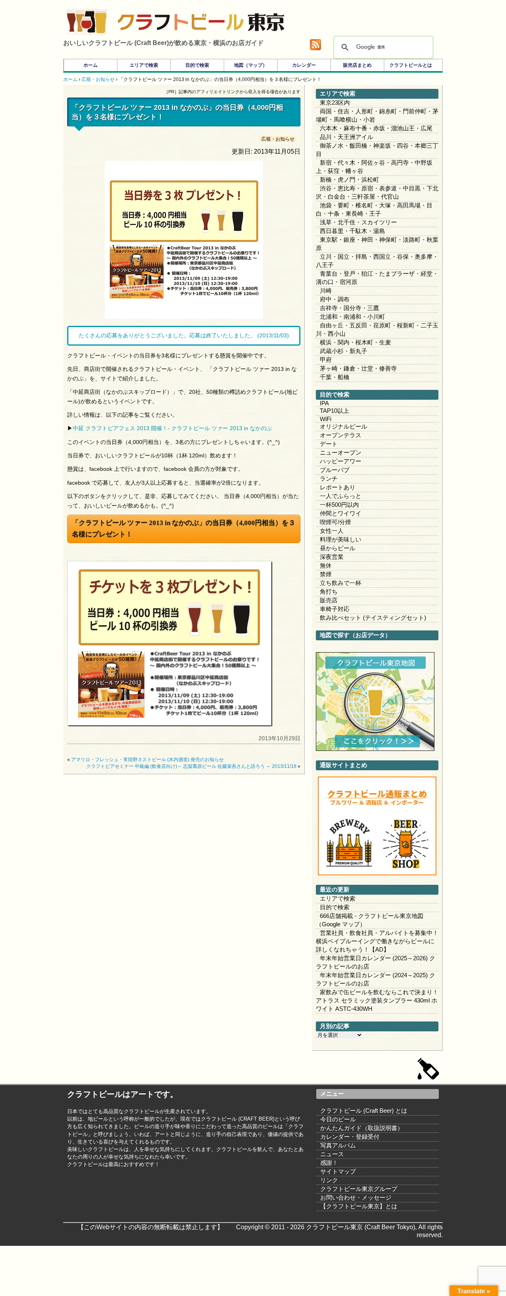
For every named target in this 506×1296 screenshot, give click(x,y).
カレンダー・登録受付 (350, 1136)
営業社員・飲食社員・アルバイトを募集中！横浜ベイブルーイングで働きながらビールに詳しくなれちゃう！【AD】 (377, 941)
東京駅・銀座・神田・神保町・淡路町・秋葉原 (377, 243)
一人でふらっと (340, 496)
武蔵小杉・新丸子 (343, 351)
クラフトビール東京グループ (358, 1188)
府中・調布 (334, 299)
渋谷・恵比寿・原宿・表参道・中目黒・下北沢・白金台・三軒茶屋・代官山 (377, 192)
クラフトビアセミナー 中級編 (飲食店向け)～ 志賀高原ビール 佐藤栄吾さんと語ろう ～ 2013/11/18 (191, 766)
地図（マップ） (250, 65)
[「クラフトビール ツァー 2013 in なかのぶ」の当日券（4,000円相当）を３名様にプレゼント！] (170, 725)
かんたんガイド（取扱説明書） (361, 1128)
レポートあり (337, 487)
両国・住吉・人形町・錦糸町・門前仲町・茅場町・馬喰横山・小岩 (377, 115)
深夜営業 (332, 556)
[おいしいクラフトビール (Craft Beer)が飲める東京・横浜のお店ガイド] (87, 22)
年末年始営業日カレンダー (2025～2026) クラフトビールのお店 (375, 962)
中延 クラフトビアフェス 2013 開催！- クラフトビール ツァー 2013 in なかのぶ (172, 428)
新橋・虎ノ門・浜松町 (349, 179)
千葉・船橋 (334, 377)
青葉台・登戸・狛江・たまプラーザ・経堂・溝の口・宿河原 (377, 277)
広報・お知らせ (278, 138)
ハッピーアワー (340, 461)
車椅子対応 (334, 609)
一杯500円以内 (339, 504)
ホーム (90, 65)
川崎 (326, 290)
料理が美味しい (340, 539)
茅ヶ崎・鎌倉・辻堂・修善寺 (358, 368)
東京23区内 (335, 102)
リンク (329, 1180)
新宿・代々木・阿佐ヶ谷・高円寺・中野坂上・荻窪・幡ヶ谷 (374, 166)
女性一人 (332, 530)
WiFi (325, 419)
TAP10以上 (334, 410)
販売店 (329, 600)
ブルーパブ (334, 469)
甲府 (326, 359)
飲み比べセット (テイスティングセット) (373, 617)
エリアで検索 (144, 65)
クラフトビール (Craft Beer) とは (363, 1110)
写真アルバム (338, 1145)
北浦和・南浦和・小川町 (352, 316)
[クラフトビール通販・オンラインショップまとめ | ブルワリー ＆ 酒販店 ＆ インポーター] (377, 873)
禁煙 (326, 574)
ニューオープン (340, 452)
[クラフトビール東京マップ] (375, 748)
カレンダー (304, 65)
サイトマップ (338, 1171)
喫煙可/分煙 (335, 522)
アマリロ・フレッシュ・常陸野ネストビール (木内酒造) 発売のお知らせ (147, 759)
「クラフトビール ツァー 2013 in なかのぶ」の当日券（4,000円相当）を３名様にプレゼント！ (183, 528)
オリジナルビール (343, 426)
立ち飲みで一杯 (340, 582)
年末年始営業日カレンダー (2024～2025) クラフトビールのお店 (375, 979)
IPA (324, 403)
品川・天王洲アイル (346, 137)
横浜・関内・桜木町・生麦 (355, 342)
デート (329, 443)
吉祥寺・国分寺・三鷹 (349, 308)
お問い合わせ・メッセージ (355, 1197)
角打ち (329, 591)
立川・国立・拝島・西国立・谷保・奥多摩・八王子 (377, 260)
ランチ (329, 478)
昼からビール (337, 548)
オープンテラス (340, 435)
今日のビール (338, 1119)
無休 (326, 565)
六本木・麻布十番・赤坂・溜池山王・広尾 (376, 128)
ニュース (332, 1154)
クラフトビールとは (410, 65)
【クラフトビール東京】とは (358, 1206)
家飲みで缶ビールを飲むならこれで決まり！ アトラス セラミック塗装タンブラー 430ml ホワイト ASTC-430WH (377, 1000)
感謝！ (329, 1162)
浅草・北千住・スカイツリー (358, 222)
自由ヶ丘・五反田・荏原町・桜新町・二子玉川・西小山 (377, 329)
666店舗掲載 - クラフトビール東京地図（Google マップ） (369, 919)
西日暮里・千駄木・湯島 (352, 231)
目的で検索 (197, 65)
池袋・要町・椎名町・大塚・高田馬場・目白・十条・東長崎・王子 (374, 209)
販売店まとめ (357, 65)
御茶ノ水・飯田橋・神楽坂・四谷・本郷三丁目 (377, 149)
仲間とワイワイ (340, 513)
